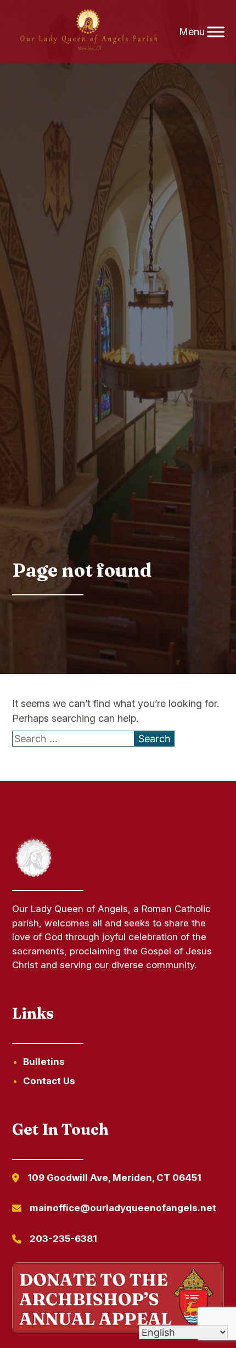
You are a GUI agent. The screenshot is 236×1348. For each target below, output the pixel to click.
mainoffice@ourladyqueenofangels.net (123, 1207)
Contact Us (49, 1080)
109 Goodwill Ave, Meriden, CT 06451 (114, 1177)
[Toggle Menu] (215, 31)
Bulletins (44, 1061)
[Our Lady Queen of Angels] (88, 32)
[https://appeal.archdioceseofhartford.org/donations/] (118, 1299)
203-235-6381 (63, 1238)
